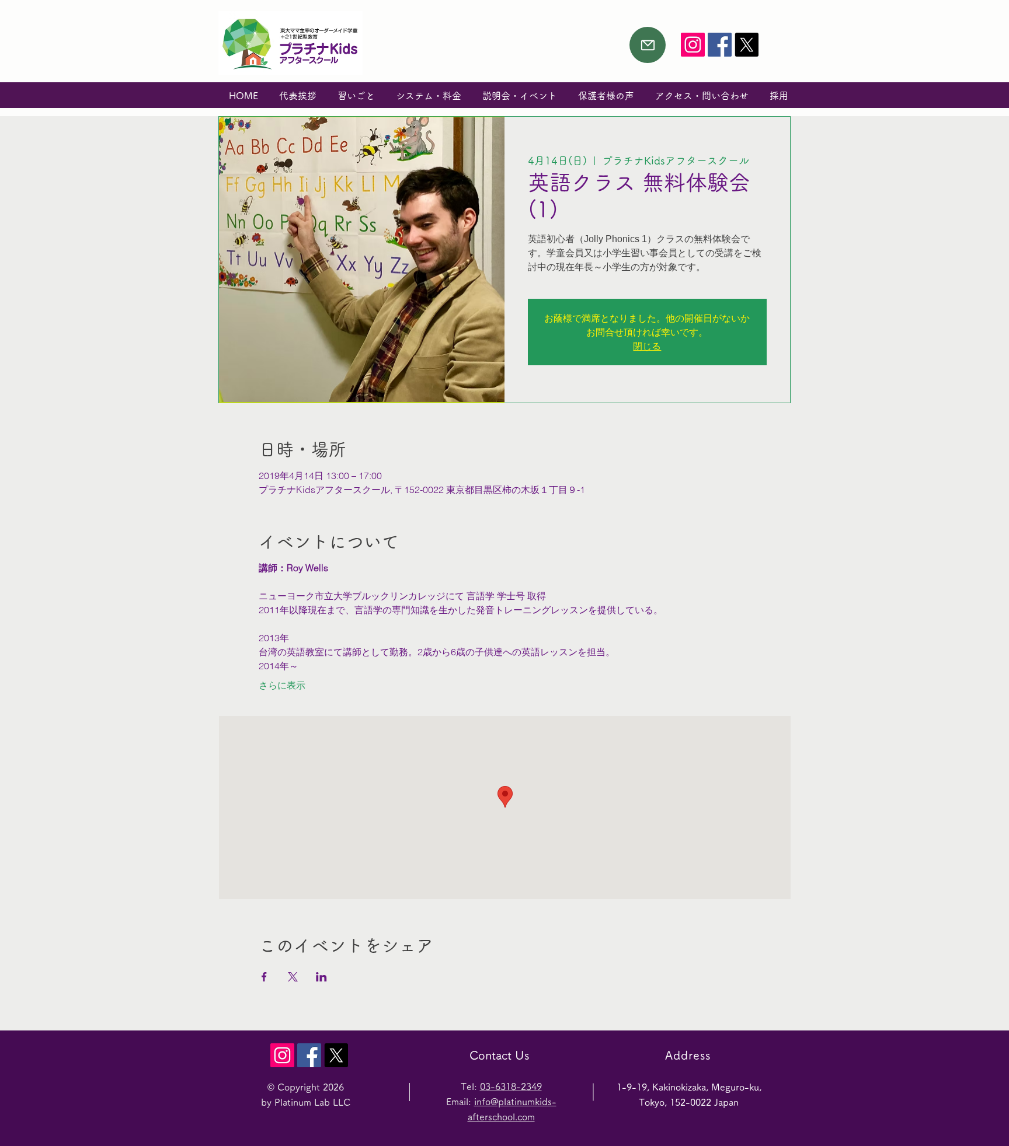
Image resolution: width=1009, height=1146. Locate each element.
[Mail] (647, 45)
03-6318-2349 (511, 1086)
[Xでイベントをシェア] (292, 976)
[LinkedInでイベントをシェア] (321, 976)
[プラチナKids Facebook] (720, 45)
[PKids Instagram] (693, 45)
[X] (747, 45)
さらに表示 (282, 685)
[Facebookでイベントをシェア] (264, 976)
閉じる (647, 346)
